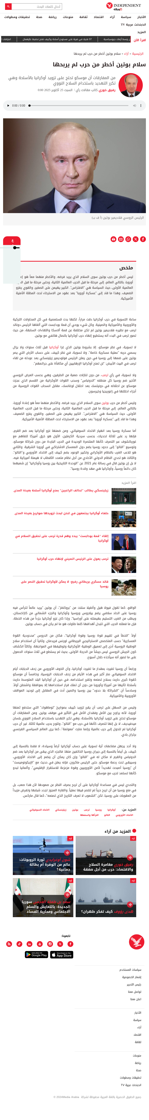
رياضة (53, 17)
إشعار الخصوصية (131, 977)
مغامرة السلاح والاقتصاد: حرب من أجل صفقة (108, 867)
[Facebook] (70, 944)
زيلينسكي (60, 810)
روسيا (98, 810)
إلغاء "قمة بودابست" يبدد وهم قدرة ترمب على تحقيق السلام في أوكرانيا (61, 538)
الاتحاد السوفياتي (39, 810)
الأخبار (141, 17)
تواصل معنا (134, 992)
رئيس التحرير (134, 985)
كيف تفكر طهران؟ (107, 911)
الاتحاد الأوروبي (124, 815)
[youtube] (40, 944)
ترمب (105, 375)
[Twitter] (60, 944)
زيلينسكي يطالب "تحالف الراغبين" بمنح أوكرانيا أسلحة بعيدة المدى (61, 490)
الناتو (107, 815)
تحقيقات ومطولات (17, 17)
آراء (112, 17)
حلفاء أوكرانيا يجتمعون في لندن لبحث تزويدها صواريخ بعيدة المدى (61, 513)
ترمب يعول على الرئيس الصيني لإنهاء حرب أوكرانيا (72, 559)
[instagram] (50, 944)
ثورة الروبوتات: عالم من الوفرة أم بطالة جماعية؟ (44, 864)
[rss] (9, 944)
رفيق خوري (106, 90)
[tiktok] (19, 944)
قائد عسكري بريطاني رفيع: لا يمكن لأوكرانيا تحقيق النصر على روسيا (64, 584)
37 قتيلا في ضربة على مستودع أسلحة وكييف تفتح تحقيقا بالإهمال (68, 39)
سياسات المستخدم (130, 970)
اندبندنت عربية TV (133, 24)
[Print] (113, 239)
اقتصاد (99, 17)
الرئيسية (138, 54)
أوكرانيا (53, 347)
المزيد (141, 32)
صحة (39, 17)
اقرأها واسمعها (89, 815)
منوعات (68, 17)
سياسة (126, 17)
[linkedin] (29, 944)
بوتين (105, 403)
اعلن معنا (135, 999)
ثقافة (83, 17)
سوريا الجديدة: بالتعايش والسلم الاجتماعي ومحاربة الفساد (46, 907)
